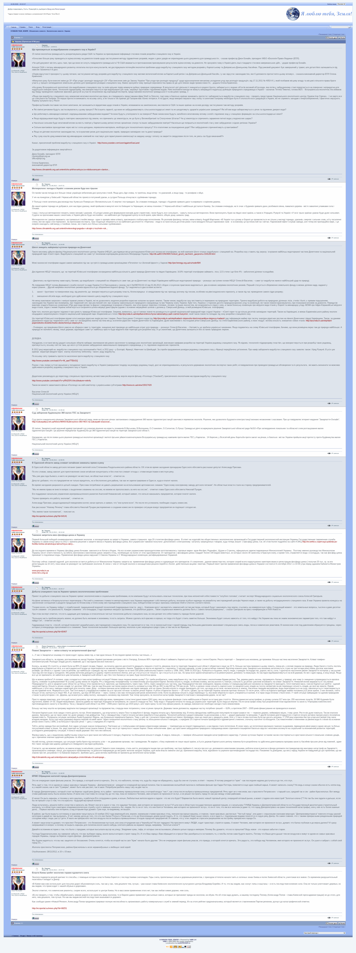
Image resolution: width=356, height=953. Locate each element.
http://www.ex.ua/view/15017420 (137, 385)
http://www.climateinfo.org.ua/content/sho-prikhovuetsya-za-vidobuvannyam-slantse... (71, 169)
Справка (22, 27)
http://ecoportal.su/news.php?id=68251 (49, 908)
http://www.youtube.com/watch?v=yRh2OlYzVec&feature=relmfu (61, 381)
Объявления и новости (37, 31)
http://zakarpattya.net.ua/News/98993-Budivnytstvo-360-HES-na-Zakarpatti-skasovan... (71, 422)
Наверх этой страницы (35, 935)
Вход (49, 9)
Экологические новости (55, 31)
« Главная (14, 935)
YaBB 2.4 (193, 940)
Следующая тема (338, 34)
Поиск (31, 27)
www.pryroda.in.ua (40, 570)
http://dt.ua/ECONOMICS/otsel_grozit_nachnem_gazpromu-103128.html (182, 254)
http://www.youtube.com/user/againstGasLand (118, 143)
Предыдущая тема (325, 34)
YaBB (165, 941)
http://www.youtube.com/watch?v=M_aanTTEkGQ (55, 361)
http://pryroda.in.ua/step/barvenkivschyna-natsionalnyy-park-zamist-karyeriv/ (153, 314)
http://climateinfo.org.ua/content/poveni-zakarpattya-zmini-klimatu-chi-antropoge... (69, 757)
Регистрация (60, 9)
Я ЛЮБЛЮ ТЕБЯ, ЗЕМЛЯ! (19, 31)
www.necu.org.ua (40, 573)
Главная (13, 27)
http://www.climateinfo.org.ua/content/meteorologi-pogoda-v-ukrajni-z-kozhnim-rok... (70, 228)
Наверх (14, 181)
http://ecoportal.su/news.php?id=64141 (49, 516)
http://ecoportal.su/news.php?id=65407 (49, 632)
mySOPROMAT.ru (183, 943)
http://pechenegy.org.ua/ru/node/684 (184, 263)
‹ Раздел (22, 935)
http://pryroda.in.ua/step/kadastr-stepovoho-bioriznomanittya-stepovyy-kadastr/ (189, 318)
